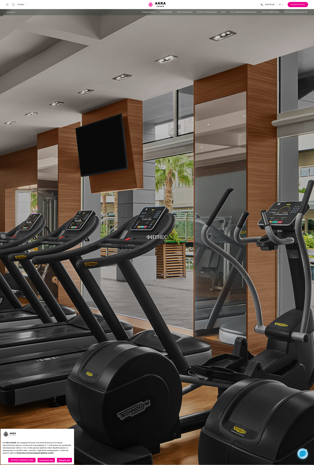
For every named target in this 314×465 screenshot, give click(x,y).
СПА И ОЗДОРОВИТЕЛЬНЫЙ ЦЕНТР (243, 12)
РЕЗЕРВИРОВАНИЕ (298, 4)
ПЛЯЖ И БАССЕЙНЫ (184, 12)
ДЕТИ (224, 12)
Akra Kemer (11, 12)
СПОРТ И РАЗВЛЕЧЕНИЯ (270, 12)
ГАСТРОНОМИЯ (166, 12)
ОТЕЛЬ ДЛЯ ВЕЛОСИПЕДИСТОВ (295, 12)
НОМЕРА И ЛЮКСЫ (149, 12)
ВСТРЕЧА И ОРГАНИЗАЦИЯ (207, 12)
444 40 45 (270, 5)
